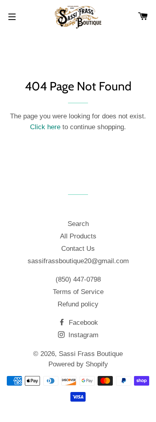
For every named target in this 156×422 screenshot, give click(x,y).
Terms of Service (78, 292)
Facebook (82, 322)
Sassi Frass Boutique (91, 354)
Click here (45, 127)
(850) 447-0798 (78, 279)
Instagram (82, 335)
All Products (78, 236)
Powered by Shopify (78, 364)
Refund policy (78, 304)
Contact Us (78, 248)
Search (78, 224)
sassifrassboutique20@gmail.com (78, 261)
